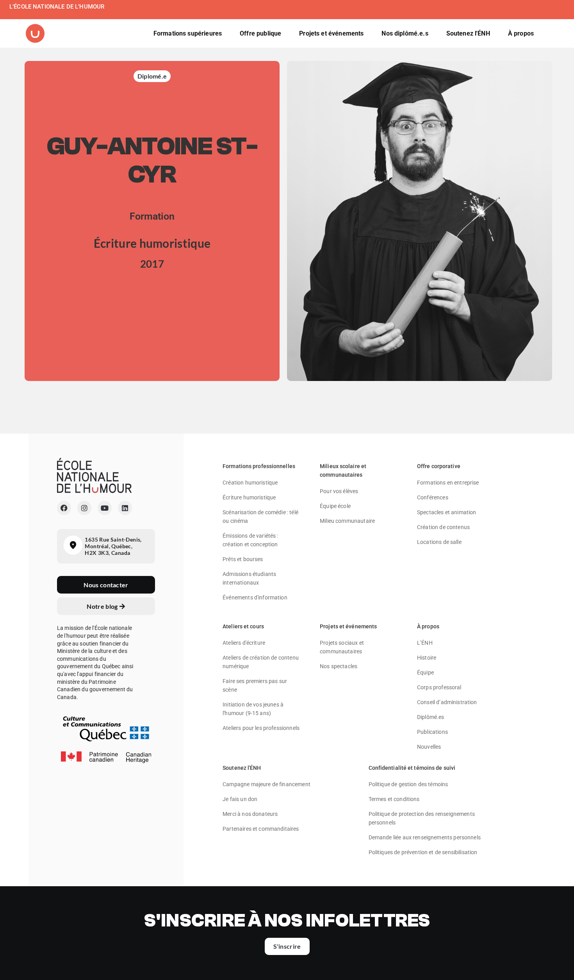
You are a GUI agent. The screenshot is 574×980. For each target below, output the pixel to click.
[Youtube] (105, 508)
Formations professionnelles (259, 466)
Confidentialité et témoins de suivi (412, 768)
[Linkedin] (125, 508)
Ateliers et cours (243, 626)
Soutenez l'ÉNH (242, 768)
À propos (428, 626)
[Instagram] (84, 508)
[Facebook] (64, 508)
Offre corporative (438, 466)
